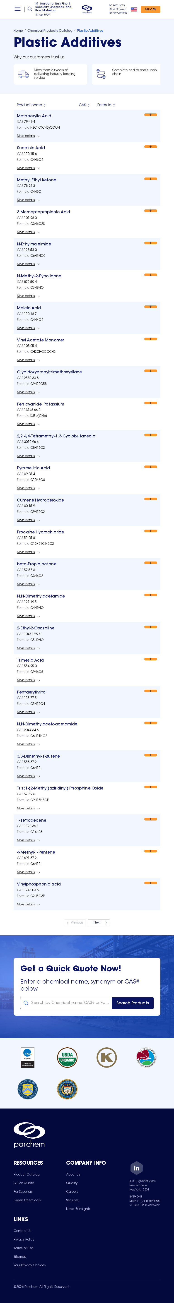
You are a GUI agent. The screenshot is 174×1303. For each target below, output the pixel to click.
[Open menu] (18, 9)
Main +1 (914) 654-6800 (144, 1201)
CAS (82, 105)
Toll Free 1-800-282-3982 (144, 1205)
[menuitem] (27, 1175)
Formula (104, 105)
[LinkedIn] (136, 1169)
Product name (29, 105)
